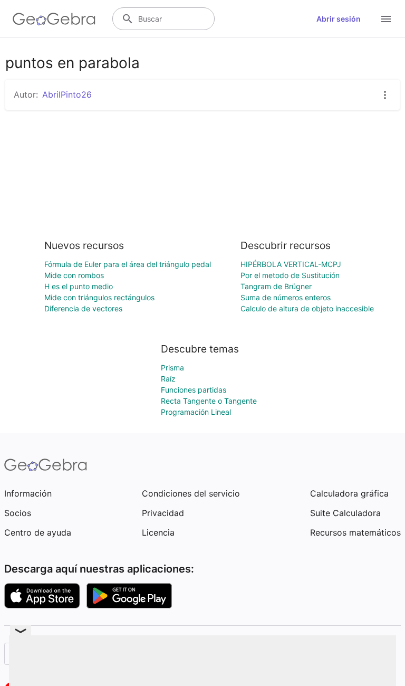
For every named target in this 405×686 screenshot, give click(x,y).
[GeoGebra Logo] (54, 19)
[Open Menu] (386, 19)
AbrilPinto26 (67, 94)
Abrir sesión (338, 18)
